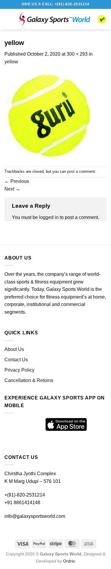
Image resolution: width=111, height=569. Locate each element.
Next (12, 188)
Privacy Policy (19, 370)
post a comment (81, 171)
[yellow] (48, 115)
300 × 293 (77, 54)
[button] (10, 19)
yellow (11, 61)
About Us (14, 349)
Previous (16, 181)
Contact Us (16, 359)
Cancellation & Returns (28, 380)
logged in (49, 217)
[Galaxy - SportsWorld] (54, 19)
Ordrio (69, 561)
